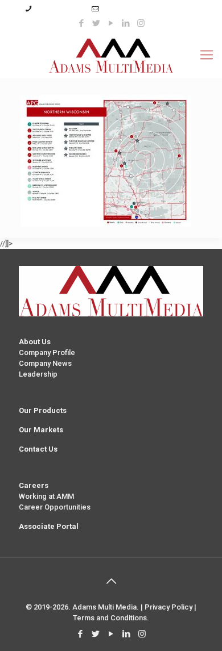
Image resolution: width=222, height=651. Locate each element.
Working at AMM (46, 496)
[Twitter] (96, 23)
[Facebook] (82, 23)
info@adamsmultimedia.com (150, 9)
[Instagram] (141, 23)
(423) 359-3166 (59, 9)
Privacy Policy (168, 607)
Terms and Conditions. (111, 618)
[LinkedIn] (126, 23)
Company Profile (47, 352)
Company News (45, 363)
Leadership (38, 374)
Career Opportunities (55, 507)
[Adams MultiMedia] (111, 55)
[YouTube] (111, 23)
